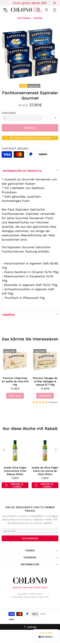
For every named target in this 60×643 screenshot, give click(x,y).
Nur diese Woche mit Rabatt (30, 428)
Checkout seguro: (15, 148)
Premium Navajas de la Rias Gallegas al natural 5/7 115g (45, 381)
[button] (45, 402)
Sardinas (38, 18)
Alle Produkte (23, 18)
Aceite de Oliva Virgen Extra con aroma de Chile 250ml (45, 471)
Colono (13, 10)
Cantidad (9, 113)
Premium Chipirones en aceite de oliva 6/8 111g (15, 381)
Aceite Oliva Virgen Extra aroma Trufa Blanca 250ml (15, 471)
